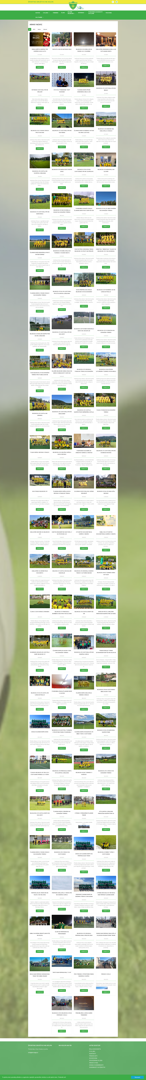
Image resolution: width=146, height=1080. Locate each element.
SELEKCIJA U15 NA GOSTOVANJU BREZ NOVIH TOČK (106, 690)
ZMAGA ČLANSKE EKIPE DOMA (39, 732)
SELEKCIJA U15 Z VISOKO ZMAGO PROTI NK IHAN (40, 131)
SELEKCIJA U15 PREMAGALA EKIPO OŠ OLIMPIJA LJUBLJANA (61, 772)
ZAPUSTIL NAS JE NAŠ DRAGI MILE (61, 49)
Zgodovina (93, 1058)
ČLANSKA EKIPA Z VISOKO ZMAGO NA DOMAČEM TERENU (39, 294)
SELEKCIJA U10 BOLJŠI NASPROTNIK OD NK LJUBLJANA (40, 334)
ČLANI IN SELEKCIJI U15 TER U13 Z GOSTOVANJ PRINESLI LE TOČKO (40, 773)
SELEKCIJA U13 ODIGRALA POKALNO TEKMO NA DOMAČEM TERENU (84, 371)
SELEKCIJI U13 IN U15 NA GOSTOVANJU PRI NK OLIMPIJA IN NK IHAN (84, 171)
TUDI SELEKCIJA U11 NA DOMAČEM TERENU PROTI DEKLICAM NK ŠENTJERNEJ (39, 374)
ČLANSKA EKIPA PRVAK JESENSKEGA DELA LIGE (84, 91)
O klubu (45, 12)
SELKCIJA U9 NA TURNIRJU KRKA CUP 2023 (106, 573)
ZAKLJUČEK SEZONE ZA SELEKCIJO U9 (40, 533)
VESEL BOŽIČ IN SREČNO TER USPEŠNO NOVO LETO (40, 50)
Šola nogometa (95, 1049)
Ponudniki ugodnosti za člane (95, 12)
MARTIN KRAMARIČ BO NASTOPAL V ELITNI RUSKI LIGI (62, 533)
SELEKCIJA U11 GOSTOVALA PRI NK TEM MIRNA (61, 131)
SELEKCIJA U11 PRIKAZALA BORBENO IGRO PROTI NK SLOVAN (62, 612)
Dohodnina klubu (95, 1060)
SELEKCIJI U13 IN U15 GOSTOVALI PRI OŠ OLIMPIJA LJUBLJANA (62, 292)
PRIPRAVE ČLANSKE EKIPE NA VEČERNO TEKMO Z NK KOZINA (84, 895)
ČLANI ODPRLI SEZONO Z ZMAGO (39, 452)
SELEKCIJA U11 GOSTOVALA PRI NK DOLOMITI (61, 333)
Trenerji (55, 12)
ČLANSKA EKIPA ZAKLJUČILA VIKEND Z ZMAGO (84, 694)
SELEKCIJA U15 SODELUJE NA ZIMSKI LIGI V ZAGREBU (84, 50)
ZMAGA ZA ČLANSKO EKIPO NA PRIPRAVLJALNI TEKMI (84, 854)
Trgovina (109, 12)
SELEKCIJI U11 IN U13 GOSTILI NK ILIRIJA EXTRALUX (40, 694)
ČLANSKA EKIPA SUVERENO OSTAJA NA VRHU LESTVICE (84, 131)
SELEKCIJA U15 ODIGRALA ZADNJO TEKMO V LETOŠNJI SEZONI (83, 572)
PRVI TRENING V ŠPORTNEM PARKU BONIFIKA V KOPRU (84, 975)
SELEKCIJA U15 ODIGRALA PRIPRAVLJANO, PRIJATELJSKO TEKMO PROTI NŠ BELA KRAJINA (84, 935)
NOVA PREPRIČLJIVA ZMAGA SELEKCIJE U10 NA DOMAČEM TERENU (84, 291)
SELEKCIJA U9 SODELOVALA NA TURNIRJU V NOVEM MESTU (62, 252)
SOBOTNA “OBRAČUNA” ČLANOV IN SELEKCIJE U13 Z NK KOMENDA (106, 250)
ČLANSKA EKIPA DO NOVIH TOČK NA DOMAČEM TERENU (62, 651)
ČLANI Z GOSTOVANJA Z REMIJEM (39, 611)
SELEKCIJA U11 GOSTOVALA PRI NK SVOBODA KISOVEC (106, 451)
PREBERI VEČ (40, 67)
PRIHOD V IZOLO (106, 974)
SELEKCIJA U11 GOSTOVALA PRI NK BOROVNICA (39, 212)
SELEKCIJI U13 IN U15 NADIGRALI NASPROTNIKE (106, 731)
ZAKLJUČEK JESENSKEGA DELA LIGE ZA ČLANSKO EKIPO (106, 50)
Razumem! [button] (137, 1077)
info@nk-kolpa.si (33, 1052)
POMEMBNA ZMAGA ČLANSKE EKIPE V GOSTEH (62, 692)
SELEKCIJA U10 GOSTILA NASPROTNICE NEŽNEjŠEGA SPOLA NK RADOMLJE (84, 412)
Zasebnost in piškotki (97, 1067)
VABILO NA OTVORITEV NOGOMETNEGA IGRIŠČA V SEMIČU (106, 533)
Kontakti (92, 1053)
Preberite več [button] (62, 1077)
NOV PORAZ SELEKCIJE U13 (39, 491)
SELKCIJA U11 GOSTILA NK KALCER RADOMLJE (61, 572)
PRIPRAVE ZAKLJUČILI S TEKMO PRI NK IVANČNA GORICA (62, 893)
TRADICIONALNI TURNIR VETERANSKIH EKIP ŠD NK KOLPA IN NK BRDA (106, 652)
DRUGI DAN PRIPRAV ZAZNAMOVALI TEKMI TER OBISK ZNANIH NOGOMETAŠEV (40, 976)
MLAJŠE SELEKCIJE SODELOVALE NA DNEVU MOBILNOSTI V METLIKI (62, 372)
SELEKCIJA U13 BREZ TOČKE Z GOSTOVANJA (106, 853)
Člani (63, 12)
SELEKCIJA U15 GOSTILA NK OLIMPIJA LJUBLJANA (39, 172)
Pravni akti (93, 1056)
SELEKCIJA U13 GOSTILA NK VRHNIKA (39, 414)
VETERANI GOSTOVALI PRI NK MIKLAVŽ (40, 91)
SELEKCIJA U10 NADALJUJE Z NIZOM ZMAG (62, 170)
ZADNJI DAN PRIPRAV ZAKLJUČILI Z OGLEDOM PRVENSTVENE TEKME (106, 934)
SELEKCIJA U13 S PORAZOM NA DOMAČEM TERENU (106, 331)
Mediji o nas (93, 1063)
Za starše (39, 17)
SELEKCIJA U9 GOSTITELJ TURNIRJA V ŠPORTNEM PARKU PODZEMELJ (62, 731)
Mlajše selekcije (71, 12)
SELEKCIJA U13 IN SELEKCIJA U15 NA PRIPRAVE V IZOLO (62, 1014)
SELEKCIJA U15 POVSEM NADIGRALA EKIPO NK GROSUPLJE (84, 329)
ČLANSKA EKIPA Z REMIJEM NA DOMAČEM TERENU (61, 812)
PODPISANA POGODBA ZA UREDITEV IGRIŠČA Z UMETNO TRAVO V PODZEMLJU (84, 452)
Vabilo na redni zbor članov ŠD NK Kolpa (40, 934)
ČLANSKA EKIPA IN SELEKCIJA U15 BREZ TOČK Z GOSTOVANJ (84, 732)
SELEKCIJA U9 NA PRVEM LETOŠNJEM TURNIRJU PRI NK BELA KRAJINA (106, 371)
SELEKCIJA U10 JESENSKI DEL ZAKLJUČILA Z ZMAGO (106, 130)
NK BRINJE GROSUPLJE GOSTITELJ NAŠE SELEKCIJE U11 (39, 653)
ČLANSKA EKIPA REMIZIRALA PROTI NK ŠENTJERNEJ (40, 253)
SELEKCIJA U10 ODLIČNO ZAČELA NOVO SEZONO (62, 453)
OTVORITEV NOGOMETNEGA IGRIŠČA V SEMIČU (84, 533)
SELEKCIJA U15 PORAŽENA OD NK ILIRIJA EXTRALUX (106, 290)
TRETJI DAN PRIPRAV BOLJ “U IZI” (62, 972)
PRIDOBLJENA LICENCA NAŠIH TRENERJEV (84, 1014)
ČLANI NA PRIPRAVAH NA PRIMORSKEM (62, 932)
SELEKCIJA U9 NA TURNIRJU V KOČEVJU (84, 773)
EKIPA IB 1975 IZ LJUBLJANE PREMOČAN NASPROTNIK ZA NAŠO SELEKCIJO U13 (106, 613)
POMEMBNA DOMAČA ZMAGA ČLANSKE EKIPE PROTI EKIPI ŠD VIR (84, 209)
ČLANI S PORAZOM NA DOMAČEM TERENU (106, 411)
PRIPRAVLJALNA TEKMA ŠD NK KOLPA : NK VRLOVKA (39, 893)
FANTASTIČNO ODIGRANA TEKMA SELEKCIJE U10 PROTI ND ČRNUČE (84, 250)
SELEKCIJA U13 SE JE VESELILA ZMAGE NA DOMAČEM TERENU (61, 211)
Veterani (81, 12)
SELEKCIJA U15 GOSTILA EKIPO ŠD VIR (84, 612)
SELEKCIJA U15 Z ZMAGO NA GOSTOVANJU (62, 853)
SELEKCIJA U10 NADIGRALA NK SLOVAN (106, 170)
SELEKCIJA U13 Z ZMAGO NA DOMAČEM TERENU (106, 772)
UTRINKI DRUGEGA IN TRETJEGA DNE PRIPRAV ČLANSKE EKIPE (106, 893)
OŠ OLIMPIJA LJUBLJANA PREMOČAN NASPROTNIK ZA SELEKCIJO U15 (106, 813)
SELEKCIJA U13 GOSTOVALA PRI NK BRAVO (106, 89)
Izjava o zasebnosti (96, 1065)
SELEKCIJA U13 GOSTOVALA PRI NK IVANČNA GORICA (84, 653)
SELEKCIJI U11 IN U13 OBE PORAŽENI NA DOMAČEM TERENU (106, 209)
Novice (38, 12)
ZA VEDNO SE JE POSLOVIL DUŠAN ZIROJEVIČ (84, 492)
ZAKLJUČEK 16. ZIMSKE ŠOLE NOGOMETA (40, 572)
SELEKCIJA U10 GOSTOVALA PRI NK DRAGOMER (62, 412)
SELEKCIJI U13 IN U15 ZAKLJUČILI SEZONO (106, 492)
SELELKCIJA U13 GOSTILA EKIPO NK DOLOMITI (40, 814)
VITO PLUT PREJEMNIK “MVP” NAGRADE (62, 91)
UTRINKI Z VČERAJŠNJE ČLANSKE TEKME (84, 814)
